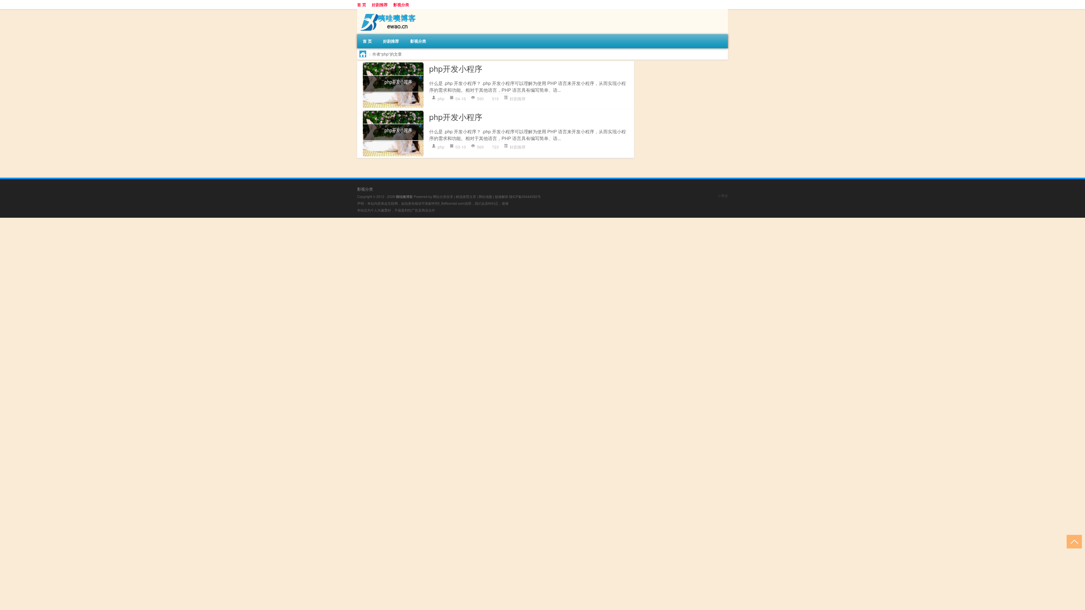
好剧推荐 (380, 4)
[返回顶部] (1073, 541)
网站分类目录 (443, 196)
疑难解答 (501, 196)
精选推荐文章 (466, 196)
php (441, 98)
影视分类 (401, 4)
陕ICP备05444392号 (525, 196)
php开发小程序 (455, 68)
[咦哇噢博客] (386, 11)
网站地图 (485, 196)
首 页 (361, 4)
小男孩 (723, 195)
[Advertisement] (169, 257)
